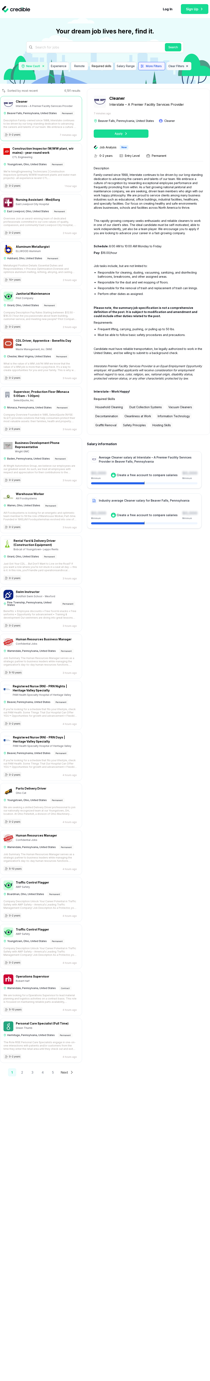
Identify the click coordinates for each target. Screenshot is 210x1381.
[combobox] (33, 66)
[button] (43, 66)
